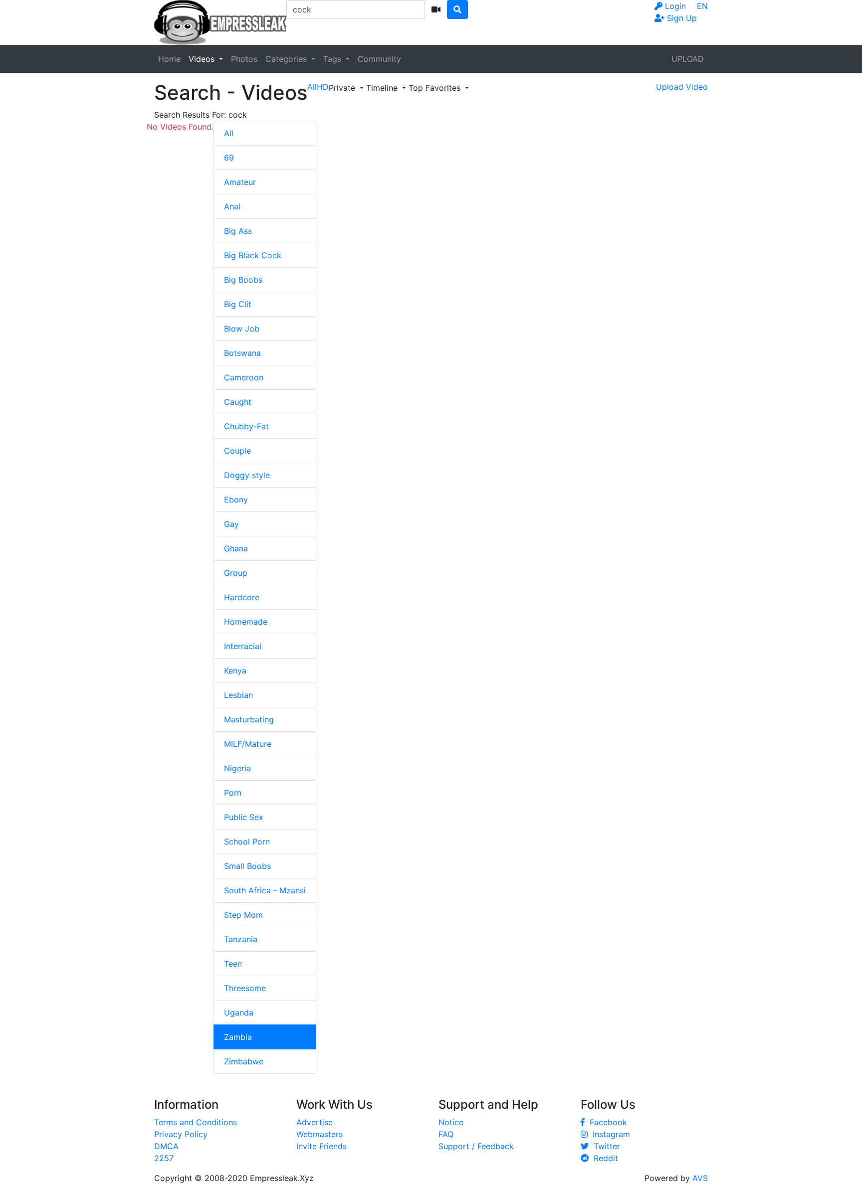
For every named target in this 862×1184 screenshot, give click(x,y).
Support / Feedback (476, 1146)
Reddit (603, 1158)
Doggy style (247, 475)
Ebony (236, 500)
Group (235, 573)
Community (379, 59)
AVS (700, 1178)
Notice (450, 1122)
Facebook (606, 1122)
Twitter (604, 1146)
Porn (232, 793)
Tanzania (240, 939)
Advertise (314, 1122)
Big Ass (238, 231)
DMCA (166, 1146)
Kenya (235, 671)
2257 (164, 1158)
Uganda (238, 1012)
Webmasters (319, 1134)
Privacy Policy (181, 1134)
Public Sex (243, 817)
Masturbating (249, 719)
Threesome (245, 988)
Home (169, 59)
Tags (333, 59)
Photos (244, 59)
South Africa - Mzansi (265, 890)
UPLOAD (687, 59)
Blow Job (241, 329)
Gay (231, 524)
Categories (287, 59)
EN (702, 6)
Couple (237, 451)
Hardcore (241, 597)
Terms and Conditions (195, 1122)
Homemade (245, 622)
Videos (203, 59)
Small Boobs (247, 866)
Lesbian (238, 695)
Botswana (242, 353)
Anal (232, 206)
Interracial (242, 646)
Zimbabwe (243, 1061)
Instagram (609, 1134)
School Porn (247, 841)
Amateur (240, 182)
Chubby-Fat (246, 426)
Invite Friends (321, 1146)
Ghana (236, 548)
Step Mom (243, 915)
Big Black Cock (252, 255)
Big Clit (237, 304)
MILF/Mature (247, 744)
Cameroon (243, 377)
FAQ (445, 1134)
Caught (237, 402)
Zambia (238, 1037)
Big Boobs (243, 280)
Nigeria (237, 768)
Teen (233, 964)
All (228, 133)
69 (229, 158)
